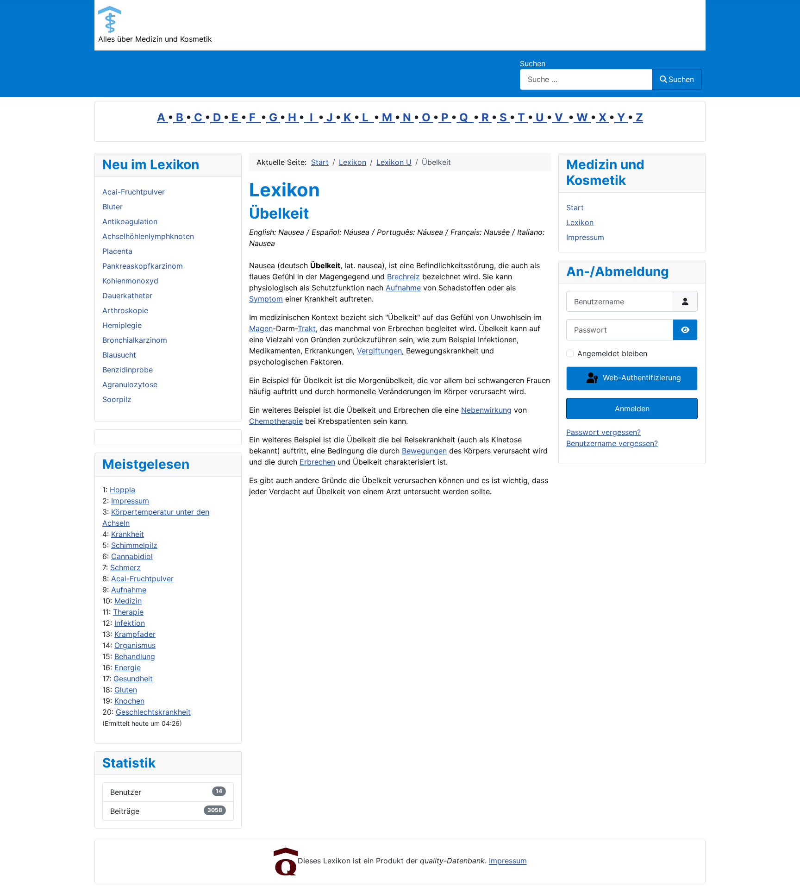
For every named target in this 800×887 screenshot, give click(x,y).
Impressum (130, 500)
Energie (127, 667)
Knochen (129, 700)
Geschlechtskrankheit (153, 712)
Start (575, 207)
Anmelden (632, 408)
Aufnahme (128, 589)
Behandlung (134, 656)
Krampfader (135, 634)
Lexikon (580, 222)
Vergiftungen (379, 350)
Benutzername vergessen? (612, 443)
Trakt (307, 328)
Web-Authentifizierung (640, 377)
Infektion (129, 623)
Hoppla (122, 489)
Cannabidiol (132, 556)
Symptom (266, 298)
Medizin (128, 600)
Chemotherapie (276, 421)
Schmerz (125, 567)
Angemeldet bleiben (612, 353)
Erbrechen (317, 461)
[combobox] (586, 79)
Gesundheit (133, 678)
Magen (261, 328)
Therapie (128, 611)
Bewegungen (424, 450)
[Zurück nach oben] (784, 870)
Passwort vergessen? (603, 432)
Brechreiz (403, 276)
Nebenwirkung (486, 410)
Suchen (532, 63)
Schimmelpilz (134, 545)
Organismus (135, 645)
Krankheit (127, 534)
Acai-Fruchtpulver (142, 578)
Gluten (125, 689)
